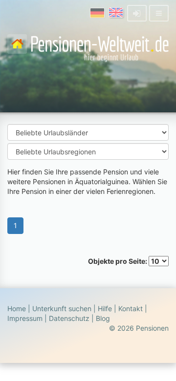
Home (16, 308)
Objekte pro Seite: (118, 261)
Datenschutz (69, 318)
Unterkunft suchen (61, 308)
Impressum (25, 318)
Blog (103, 318)
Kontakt (130, 308)
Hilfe (105, 308)
